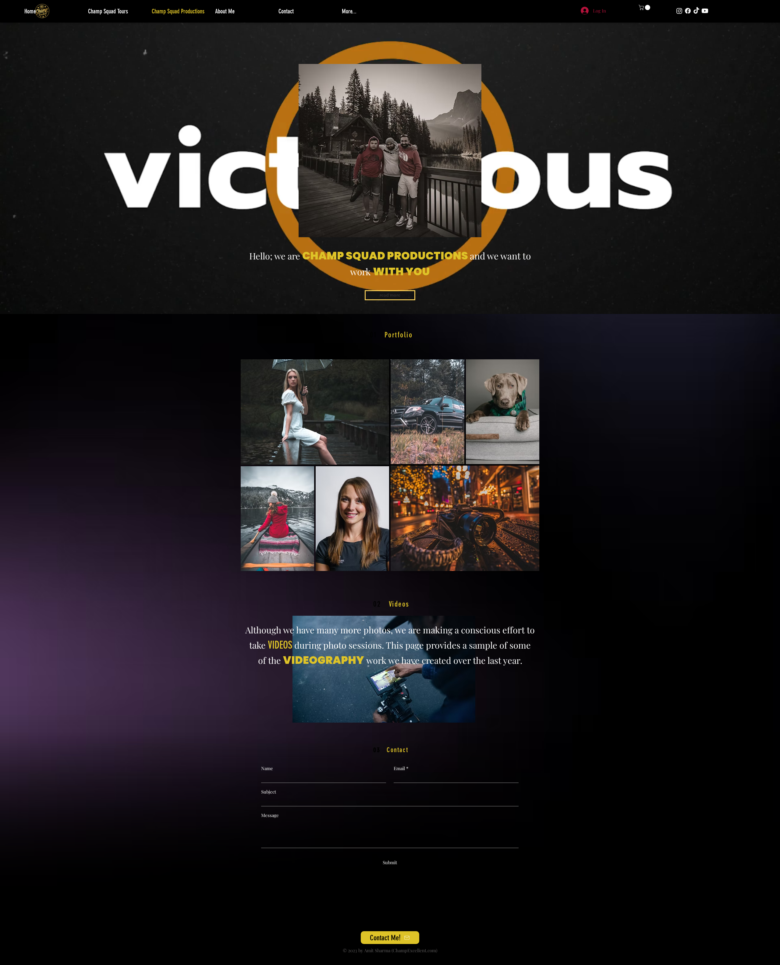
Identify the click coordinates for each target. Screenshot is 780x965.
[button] (645, 7)
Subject (268, 792)
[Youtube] (705, 11)
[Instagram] (679, 11)
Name (267, 768)
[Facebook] (688, 11)
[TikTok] (696, 11)
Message (270, 815)
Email (399, 768)
